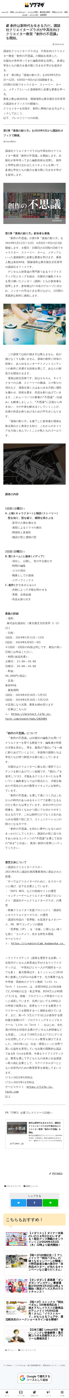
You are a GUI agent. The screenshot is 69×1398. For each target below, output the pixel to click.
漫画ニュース (31, 1186)
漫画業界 (43, 15)
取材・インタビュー (17, 12)
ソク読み (62, 1365)
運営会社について (49, 1365)
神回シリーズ (57, 12)
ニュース (5, 12)
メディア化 (33, 15)
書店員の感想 (45, 12)
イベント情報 (33, 12)
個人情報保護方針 (34, 1365)
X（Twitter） (8, 1365)
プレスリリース (13, 1186)
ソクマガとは (20, 1365)
